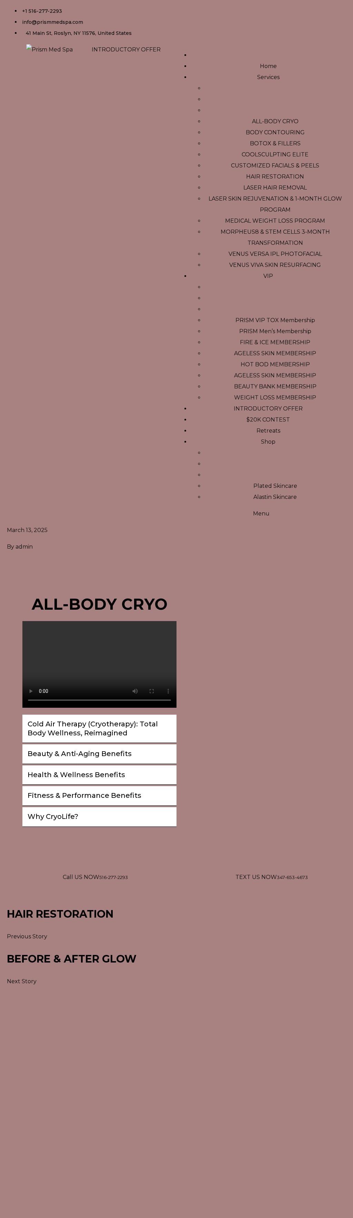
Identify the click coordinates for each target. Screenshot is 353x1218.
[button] (99, 729)
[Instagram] (203, 8)
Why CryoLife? (53, 816)
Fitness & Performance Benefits (84, 795)
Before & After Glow (72, 959)
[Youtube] (222, 8)
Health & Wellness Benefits (76, 775)
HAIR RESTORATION (60, 914)
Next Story (22, 981)
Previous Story (27, 936)
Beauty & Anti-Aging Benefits (80, 754)
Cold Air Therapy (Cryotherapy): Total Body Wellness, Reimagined (93, 728)
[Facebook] (185, 8)
